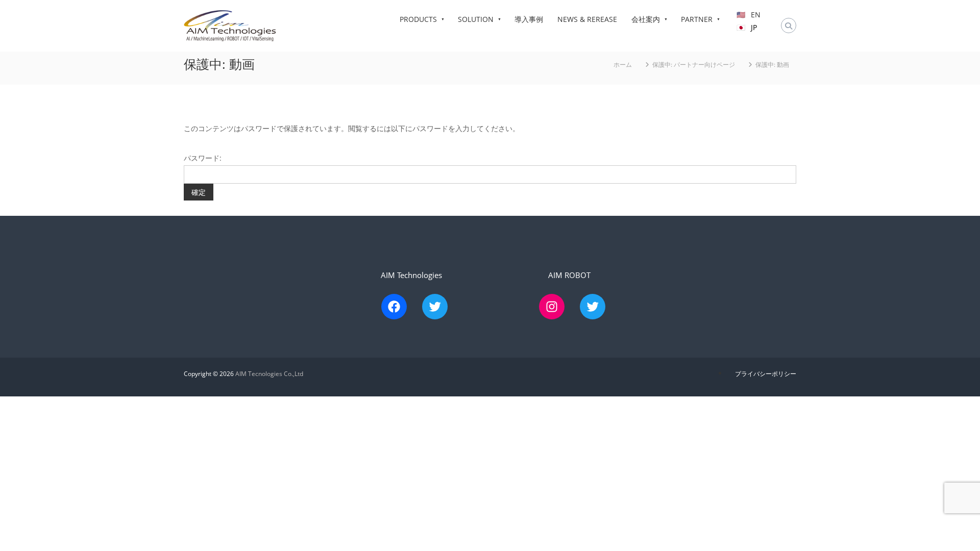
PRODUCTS (418, 19)
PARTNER (697, 19)
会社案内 (645, 19)
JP (754, 27)
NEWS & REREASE (587, 19)
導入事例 (528, 19)
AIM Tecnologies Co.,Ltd (269, 373)
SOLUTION (476, 19)
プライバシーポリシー (765, 373)
